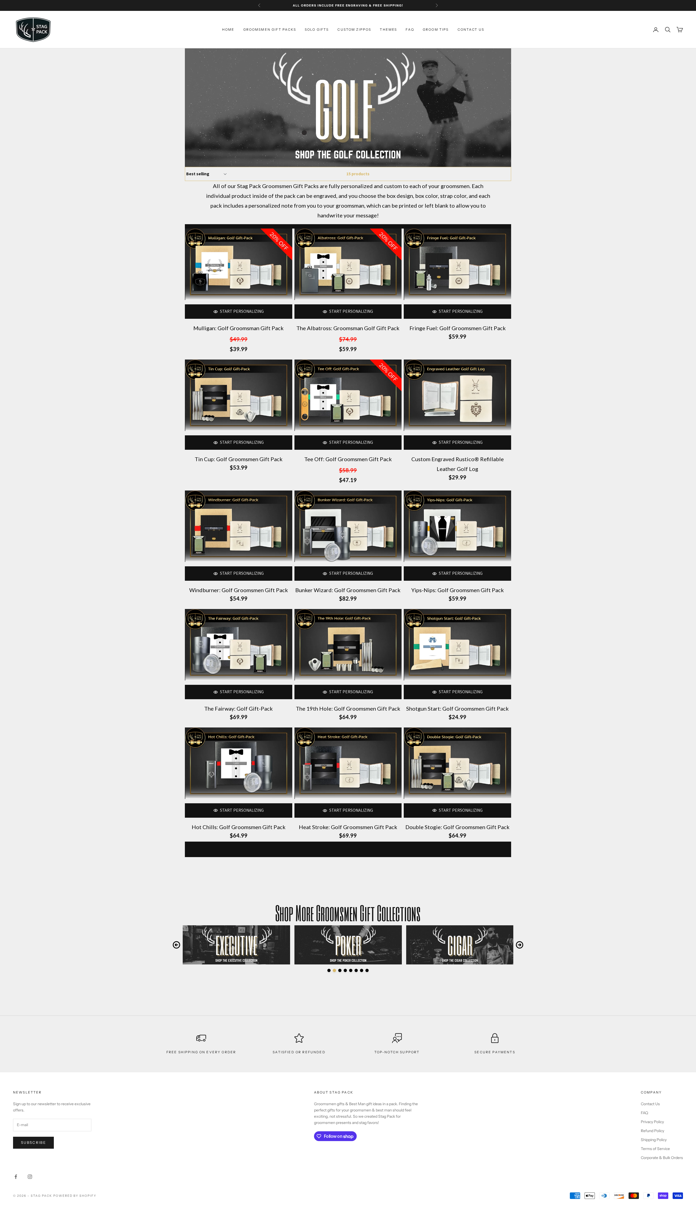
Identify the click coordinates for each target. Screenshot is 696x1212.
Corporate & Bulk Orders (662, 1157)
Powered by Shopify (75, 1196)
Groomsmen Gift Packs (269, 29)
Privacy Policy (652, 1121)
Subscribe (33, 1142)
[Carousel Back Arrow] (176, 945)
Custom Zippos (354, 29)
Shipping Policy (654, 1139)
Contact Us (650, 1103)
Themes (388, 29)
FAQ (410, 29)
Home (228, 29)
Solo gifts (317, 29)
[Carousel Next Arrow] (519, 945)
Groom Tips (436, 29)
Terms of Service (655, 1148)
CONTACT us (471, 29)
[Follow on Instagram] (30, 1176)
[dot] (329, 970)
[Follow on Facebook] (15, 1176)
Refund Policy (652, 1130)
